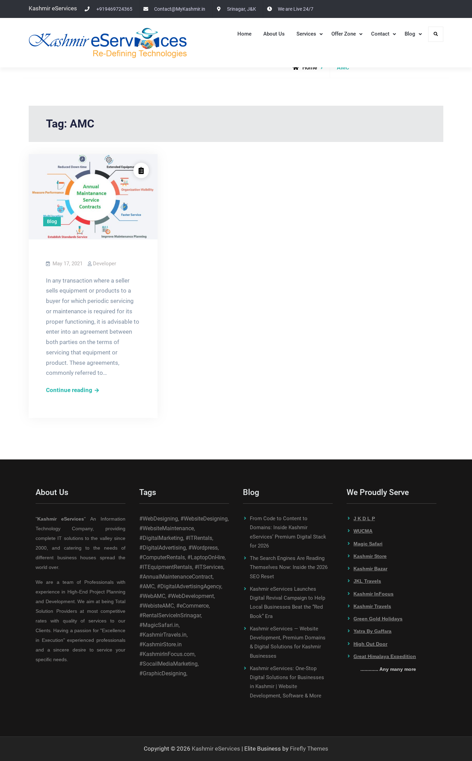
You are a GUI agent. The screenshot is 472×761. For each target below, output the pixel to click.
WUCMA (362, 531)
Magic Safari (368, 543)
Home (244, 34)
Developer (104, 263)
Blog (410, 34)
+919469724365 (114, 9)
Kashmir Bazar (370, 568)
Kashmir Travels (372, 606)
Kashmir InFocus (373, 594)
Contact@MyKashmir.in (179, 9)
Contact (380, 34)
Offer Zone (343, 34)
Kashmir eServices (216, 748)
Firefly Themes (309, 748)
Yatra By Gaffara (372, 631)
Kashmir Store (370, 556)
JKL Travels (367, 581)
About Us (274, 34)
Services (306, 34)
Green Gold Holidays (378, 618)
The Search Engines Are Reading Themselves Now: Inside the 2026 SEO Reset (289, 567)
